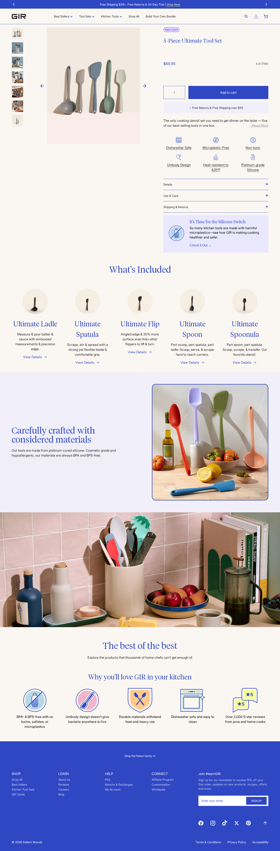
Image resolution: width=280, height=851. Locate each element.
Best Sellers (19, 784)
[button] (14, 4)
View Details (32, 357)
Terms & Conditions (208, 842)
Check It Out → (201, 245)
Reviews (63, 784)
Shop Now (173, 4)
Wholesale (158, 789)
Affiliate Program (163, 779)
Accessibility (260, 842)
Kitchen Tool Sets (23, 789)
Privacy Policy (237, 842)
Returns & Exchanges (119, 784)
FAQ (107, 779)
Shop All (17, 779)
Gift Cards (18, 794)
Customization (161, 784)
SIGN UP (256, 800)
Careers (63, 789)
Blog (61, 794)
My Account (113, 789)
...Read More (259, 125)
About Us (64, 779)
